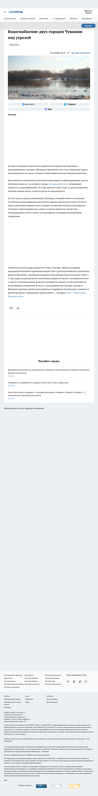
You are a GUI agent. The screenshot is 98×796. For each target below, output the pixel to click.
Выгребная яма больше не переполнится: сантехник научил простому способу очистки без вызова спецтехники (49, 373)
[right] (95, 19)
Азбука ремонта (10, 18)
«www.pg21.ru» (20, 712)
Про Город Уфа (50, 681)
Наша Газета (8, 678)
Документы (43, 18)
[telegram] (18, 308)
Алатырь (52, 184)
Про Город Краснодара (11, 687)
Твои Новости (29, 675)
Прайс (27, 702)
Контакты (49, 696)
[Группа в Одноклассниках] (74, 681)
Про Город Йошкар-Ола (53, 675)
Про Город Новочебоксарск (13, 675)
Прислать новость (88, 12)
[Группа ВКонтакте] (28, 104)
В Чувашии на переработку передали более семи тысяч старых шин (38, 384)
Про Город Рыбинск (31, 681)
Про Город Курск (9, 681)
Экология (14, 44)
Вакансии (73, 18)
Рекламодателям (52, 702)
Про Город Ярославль (52, 678)
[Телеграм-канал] (70, 104)
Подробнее (45, 751)
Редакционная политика (12, 699)
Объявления (29, 699)
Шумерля (63, 184)
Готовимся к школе (28, 18)
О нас (27, 696)
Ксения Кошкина (81, 52)
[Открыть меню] (5, 12)
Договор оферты (52, 699)
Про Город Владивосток (53, 684)
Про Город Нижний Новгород (14, 684)
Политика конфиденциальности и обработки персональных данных (26, 755)
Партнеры (7, 707)
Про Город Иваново (31, 678)
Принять (88, 26)
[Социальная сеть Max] (49, 109)
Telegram (7, 696)
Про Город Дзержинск (32, 684)
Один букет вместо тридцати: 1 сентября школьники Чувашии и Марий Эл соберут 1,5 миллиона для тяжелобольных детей (46, 395)
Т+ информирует (59, 18)
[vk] (11, 308)
